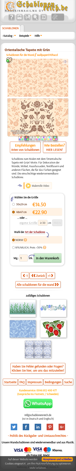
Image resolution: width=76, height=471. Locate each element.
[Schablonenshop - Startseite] (36, 11)
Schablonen (10, 28)
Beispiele (24, 36)
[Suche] (35, 20)
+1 (49, 276)
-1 (27, 276)
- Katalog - (8, 36)
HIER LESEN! (54, 150)
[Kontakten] (19, 20)
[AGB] (27, 20)
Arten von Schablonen (25, 150)
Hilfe (37, 36)
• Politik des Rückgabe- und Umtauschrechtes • (38, 435)
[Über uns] (11, 20)
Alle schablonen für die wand (35, 284)
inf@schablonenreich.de (38, 415)
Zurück (40, 276)
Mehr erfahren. (38, 468)
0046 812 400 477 (46, 390)
